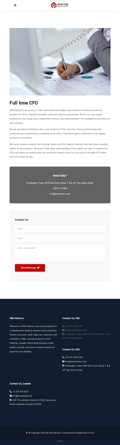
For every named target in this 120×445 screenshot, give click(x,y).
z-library (60, 441)
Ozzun (91, 432)
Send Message (29, 267)
